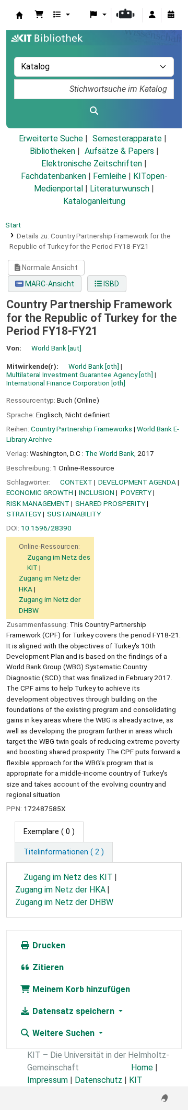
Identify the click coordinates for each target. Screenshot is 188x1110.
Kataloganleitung (94, 201)
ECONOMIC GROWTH (39, 492)
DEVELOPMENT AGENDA (137, 482)
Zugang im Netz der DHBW (64, 902)
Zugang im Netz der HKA (60, 890)
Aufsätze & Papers (119, 151)
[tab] (64, 852)
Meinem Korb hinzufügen (80, 989)
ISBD (110, 284)
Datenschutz (98, 1080)
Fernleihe (109, 176)
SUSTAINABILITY (74, 514)
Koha (19, 15)
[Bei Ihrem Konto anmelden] (152, 15)
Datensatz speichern (73, 1011)
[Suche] (94, 111)
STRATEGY (23, 514)
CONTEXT (76, 482)
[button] (39, 15)
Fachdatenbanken (53, 176)
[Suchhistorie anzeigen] (171, 15)
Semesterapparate (127, 138)
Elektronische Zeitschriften (91, 163)
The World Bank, (110, 453)
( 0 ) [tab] (49, 831)
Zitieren (47, 967)
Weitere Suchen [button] (63, 1033)
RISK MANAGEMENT (37, 503)
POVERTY (136, 492)
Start (13, 225)
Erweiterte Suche (51, 138)
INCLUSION (96, 492)
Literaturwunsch (119, 189)
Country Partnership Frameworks (81, 429)
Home (142, 1067)
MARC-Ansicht (49, 284)
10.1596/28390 (46, 528)
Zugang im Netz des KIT (68, 877)
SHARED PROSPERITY (110, 503)
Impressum (47, 1080)
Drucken (47, 945)
